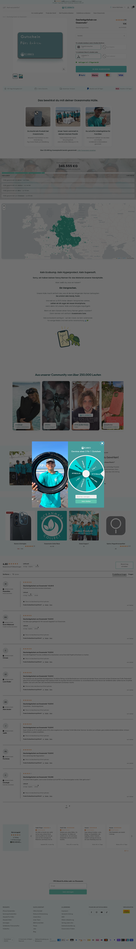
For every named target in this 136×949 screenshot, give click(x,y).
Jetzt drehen (86, 501)
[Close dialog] (102, 443)
